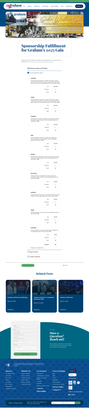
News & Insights (54, 6)
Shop (62, 6)
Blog (53, 373)
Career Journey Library (58, 384)
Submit (77, 402)
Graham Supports (25, 377)
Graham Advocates (26, 384)
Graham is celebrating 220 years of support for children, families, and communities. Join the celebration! (45, 1)
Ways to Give (40, 373)
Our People (8, 382)
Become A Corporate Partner (42, 378)
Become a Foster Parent (43, 385)
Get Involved (45, 6)
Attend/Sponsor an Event (43, 375)
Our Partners (9, 384)
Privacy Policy (58, 387)
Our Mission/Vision (10, 373)
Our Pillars (8, 377)
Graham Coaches (25, 373)
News (53, 375)
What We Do (37, 6)
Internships (41, 391)
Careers (40, 388)
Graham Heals (24, 380)
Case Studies (9, 386)
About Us (29, 6)
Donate (78, 6)
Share (66, 265)
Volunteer (39, 383)
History (7, 380)
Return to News (29, 265)
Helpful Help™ (69, 6)
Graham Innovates (25, 382)
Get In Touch (24, 354)
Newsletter (55, 380)
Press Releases (56, 382)
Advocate (39, 381)
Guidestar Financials (11, 388)
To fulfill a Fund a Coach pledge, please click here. (40, 61)
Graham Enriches (25, 375)
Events (54, 377)
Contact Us (56, 390)
